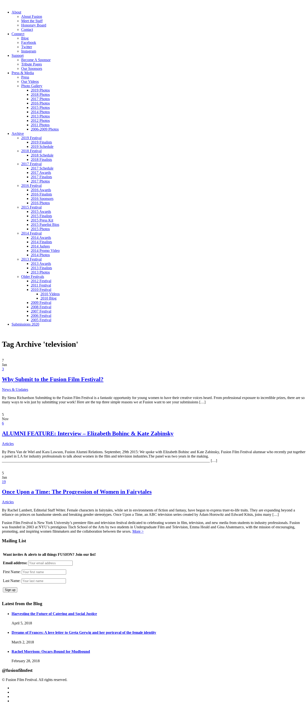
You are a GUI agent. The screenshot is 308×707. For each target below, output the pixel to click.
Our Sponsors (31, 68)
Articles (8, 444)
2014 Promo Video (45, 251)
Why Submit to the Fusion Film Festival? (52, 379)
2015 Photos (40, 107)
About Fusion (31, 16)
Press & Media (23, 73)
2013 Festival (31, 259)
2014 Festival (31, 233)
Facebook (28, 42)
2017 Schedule (42, 168)
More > (138, 531)
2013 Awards (41, 264)
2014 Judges (40, 246)
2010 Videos (50, 294)
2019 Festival (31, 138)
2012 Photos (40, 120)
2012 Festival (41, 281)
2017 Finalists (41, 177)
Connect (18, 34)
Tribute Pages (31, 64)
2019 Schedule (42, 146)
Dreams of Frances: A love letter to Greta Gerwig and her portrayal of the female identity (84, 632)
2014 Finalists (41, 242)
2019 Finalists (41, 142)
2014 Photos (40, 112)
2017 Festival (31, 164)
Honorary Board (33, 25)
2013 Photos (40, 116)
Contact (27, 29)
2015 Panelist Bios (45, 225)
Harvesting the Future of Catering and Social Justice (54, 614)
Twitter (26, 47)
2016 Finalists (41, 194)
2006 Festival (41, 316)
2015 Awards (41, 211)
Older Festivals (32, 277)
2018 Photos (40, 94)
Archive (18, 133)
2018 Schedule (42, 155)
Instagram (28, 51)
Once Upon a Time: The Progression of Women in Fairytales (77, 492)
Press (25, 77)
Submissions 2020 (25, 324)
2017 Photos (40, 99)
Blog (25, 38)
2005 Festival (41, 320)
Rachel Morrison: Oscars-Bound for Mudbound (51, 651)
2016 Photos (40, 103)
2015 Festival (31, 207)
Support (18, 55)
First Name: (12, 572)
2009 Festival (41, 303)
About (16, 12)
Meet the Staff (32, 21)
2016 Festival (31, 185)
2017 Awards (41, 172)
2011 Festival (41, 285)
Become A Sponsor (36, 60)
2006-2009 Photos (45, 129)
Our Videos (30, 81)
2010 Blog (48, 298)
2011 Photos (40, 125)
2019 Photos (40, 90)
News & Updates (15, 389)
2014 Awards (41, 238)
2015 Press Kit (42, 220)
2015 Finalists (41, 216)
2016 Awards (41, 190)
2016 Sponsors (42, 198)
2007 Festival (41, 311)
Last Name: (11, 581)
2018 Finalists (41, 159)
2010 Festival (41, 290)
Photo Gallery (31, 86)
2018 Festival (31, 151)
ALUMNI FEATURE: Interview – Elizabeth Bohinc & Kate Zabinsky (87, 433)
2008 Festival (41, 307)
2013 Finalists (41, 268)
